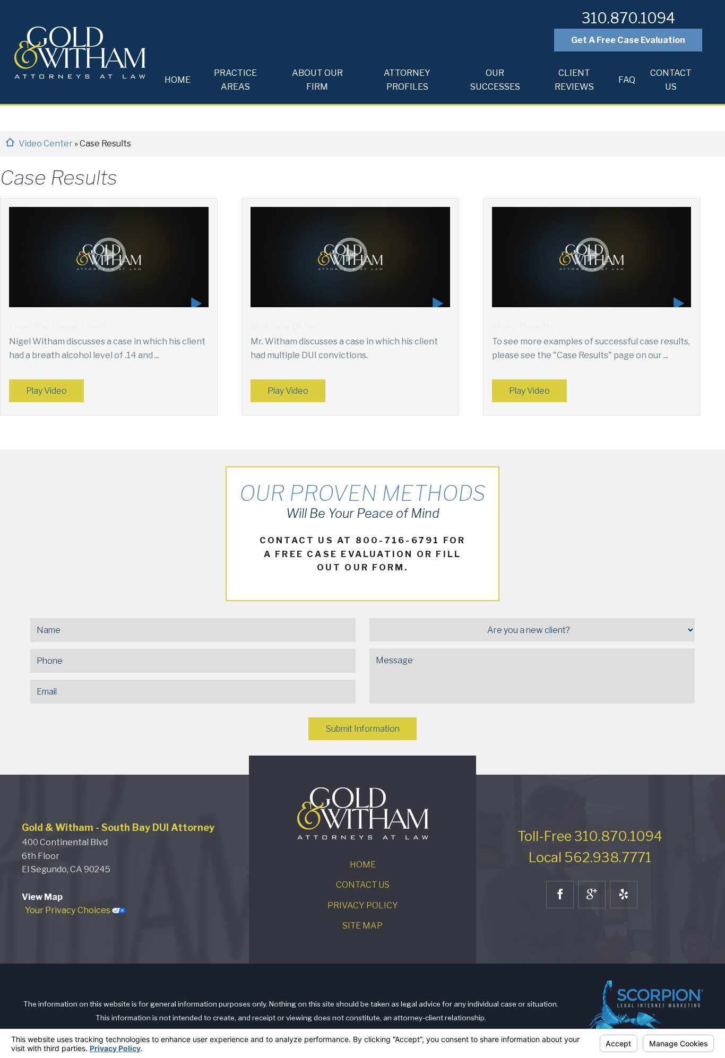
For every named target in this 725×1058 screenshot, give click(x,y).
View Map (42, 896)
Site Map (362, 925)
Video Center (46, 143)
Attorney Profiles (407, 79)
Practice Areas (235, 79)
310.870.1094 (628, 18)
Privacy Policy (362, 905)
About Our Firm (317, 79)
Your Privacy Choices (68, 910)
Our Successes (495, 79)
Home (178, 79)
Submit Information (363, 728)
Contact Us (671, 79)
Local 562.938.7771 (590, 857)
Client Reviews (574, 79)
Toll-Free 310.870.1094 (589, 836)
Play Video (46, 390)
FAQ (626, 79)
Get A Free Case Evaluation (628, 39)
